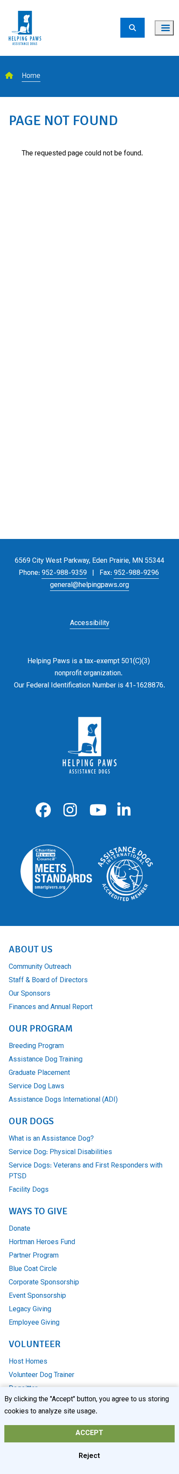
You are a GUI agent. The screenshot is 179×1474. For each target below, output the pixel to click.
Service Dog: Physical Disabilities (60, 1152)
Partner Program (34, 1256)
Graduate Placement (39, 1073)
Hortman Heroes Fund (42, 1242)
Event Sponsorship (37, 1296)
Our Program (41, 1028)
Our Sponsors (29, 994)
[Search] (132, 28)
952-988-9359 (64, 573)
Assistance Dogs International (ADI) (63, 1100)
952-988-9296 (136, 573)
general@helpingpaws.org (89, 585)
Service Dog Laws (36, 1086)
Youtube (97, 810)
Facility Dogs (29, 1190)
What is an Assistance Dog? (51, 1139)
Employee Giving (34, 1323)
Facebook (43, 810)
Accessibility (89, 623)
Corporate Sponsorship (44, 1282)
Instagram (70, 810)
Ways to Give (38, 1211)
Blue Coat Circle (33, 1269)
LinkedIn (124, 810)
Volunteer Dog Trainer (41, 1375)
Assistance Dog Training (46, 1060)
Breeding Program (36, 1046)
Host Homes (28, 1362)
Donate (19, 1229)
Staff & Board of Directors (48, 980)
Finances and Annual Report (51, 1007)
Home (31, 76)
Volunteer (34, 1344)
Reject (89, 1456)
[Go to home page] (25, 5)
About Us (31, 949)
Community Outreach (40, 967)
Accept (89, 1433)
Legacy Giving (30, 1309)
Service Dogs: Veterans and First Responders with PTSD (85, 1171)
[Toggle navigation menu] (164, 27)
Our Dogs (31, 1121)
